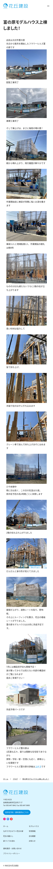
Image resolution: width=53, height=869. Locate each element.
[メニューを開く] (48, 6)
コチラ (38, 766)
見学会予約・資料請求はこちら (17, 812)
